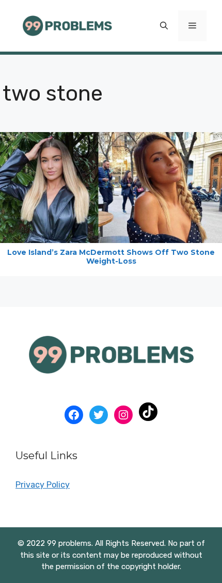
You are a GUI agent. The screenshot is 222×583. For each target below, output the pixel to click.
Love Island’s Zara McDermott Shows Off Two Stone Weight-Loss (111, 257)
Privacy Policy (42, 485)
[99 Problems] (67, 25)
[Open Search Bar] (164, 25)
